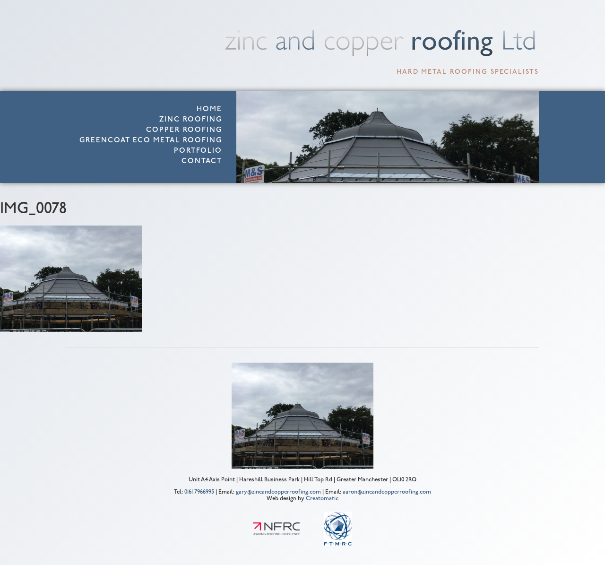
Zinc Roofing (190, 119)
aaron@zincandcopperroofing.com (387, 492)
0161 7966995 (199, 492)
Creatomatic (322, 499)
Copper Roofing (184, 130)
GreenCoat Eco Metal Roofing (150, 140)
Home (209, 109)
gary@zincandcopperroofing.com (278, 492)
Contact (202, 161)
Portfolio (198, 151)
